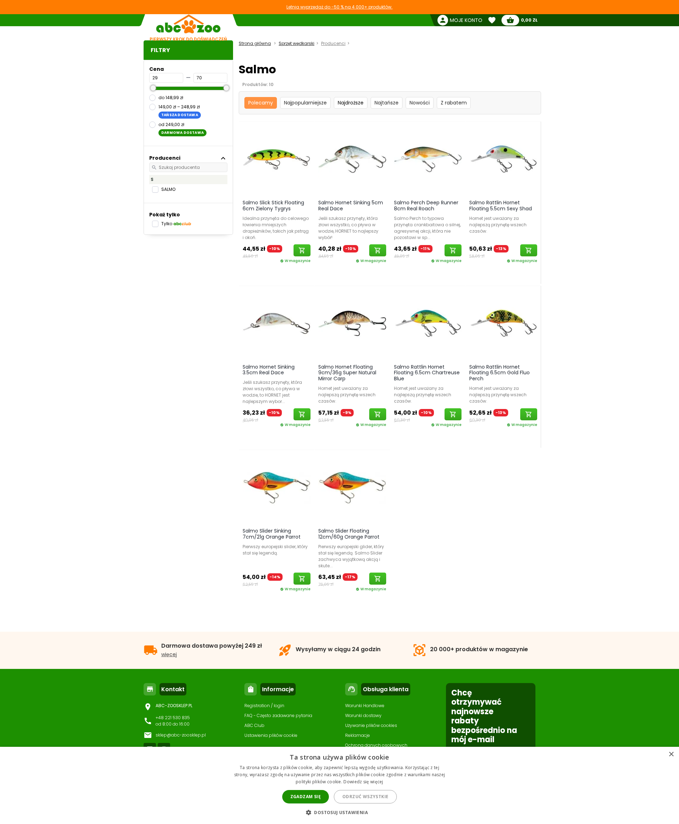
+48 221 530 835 (173, 718)
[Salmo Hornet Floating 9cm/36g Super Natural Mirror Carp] (352, 323)
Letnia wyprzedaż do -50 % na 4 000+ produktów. (339, 7)
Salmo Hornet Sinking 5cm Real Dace (350, 205)
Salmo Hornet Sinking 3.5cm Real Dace (269, 369)
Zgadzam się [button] (305, 797)
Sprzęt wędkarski (296, 43)
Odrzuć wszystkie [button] (365, 797)
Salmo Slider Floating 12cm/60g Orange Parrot (348, 533)
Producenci (333, 43)
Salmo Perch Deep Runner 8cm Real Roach (426, 205)
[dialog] (339, 785)
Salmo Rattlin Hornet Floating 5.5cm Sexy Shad (500, 205)
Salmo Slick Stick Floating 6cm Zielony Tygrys (273, 205)
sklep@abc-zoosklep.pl (181, 735)
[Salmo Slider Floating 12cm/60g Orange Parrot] (352, 487)
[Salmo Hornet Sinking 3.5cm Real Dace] (276, 323)
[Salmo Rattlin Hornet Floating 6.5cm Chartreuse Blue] (427, 323)
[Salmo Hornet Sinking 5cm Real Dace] (352, 159)
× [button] (671, 754)
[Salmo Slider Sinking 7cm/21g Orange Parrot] (276, 487)
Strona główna (255, 43)
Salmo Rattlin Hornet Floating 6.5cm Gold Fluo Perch (499, 372)
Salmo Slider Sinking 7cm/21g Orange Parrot (272, 533)
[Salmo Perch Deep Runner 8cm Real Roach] (427, 159)
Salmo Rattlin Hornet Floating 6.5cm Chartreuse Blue (427, 372)
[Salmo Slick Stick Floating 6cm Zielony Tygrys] (276, 159)
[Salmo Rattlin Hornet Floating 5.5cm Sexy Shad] (503, 159)
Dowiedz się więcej (363, 782)
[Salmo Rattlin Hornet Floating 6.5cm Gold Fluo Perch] (503, 323)
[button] (339, 812)
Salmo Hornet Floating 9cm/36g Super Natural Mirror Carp (347, 372)
